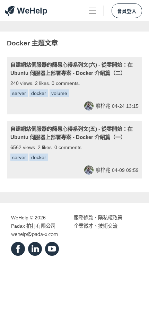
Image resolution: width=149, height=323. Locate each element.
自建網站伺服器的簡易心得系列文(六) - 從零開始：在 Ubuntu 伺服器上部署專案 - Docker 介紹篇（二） (71, 69)
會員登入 (127, 11)
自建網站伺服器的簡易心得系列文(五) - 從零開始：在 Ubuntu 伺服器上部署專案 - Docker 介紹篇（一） (71, 133)
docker (38, 93)
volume (59, 93)
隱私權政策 (110, 217)
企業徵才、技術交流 (95, 226)
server (19, 93)
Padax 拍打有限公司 (33, 226)
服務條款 (83, 217)
